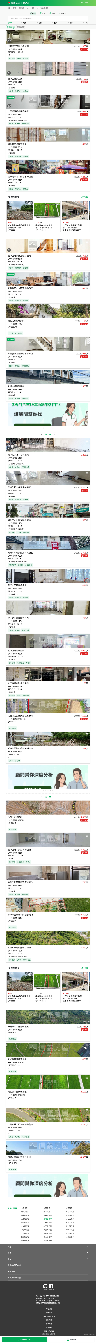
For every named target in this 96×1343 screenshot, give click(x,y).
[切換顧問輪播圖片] (43, 790)
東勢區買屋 (25, 1226)
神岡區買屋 (70, 1230)
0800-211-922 (54, 1296)
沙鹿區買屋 (48, 1233)
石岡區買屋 (70, 1222)
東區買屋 (47, 1208)
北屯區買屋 (70, 1211)
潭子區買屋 (25, 1230)
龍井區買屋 (70, 1233)
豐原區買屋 (25, 1222)
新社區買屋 (70, 1226)
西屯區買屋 (25, 1215)
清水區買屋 (48, 1237)
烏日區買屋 (70, 1219)
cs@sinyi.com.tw (53, 1300)
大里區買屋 (25, 1219)
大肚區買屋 (25, 1233)
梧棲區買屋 (25, 1237)
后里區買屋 (48, 1222)
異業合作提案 (49, 1331)
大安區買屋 (48, 1240)
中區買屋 (24, 1208)
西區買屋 (24, 1211)
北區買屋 (47, 1211)
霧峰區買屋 (48, 1219)
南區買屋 (69, 1208)
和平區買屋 (48, 1226)
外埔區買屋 (25, 1240)
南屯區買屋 (48, 1215)
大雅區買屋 (48, 1230)
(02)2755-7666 (49, 1298)
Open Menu (86, 3)
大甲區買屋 (70, 1237)
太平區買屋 (70, 1215)
